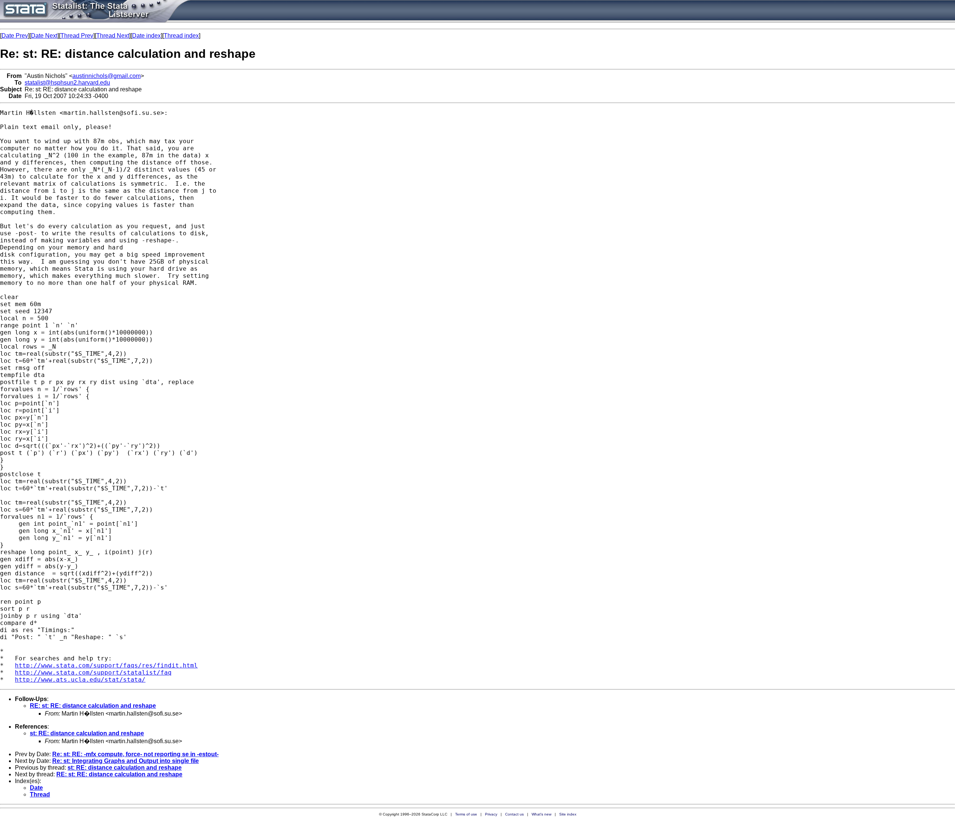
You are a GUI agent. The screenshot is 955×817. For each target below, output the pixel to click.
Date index (146, 35)
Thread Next (112, 35)
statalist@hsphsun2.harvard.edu (67, 82)
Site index (567, 814)
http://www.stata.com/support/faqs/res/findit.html (106, 665)
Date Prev (14, 35)
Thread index (181, 35)
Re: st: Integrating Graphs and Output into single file (125, 761)
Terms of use (466, 814)
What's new (541, 814)
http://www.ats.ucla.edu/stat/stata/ (80, 679)
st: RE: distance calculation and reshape (87, 733)
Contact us (514, 814)
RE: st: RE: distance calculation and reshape (93, 706)
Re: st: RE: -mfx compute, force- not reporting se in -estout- (135, 754)
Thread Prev (76, 35)
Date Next (44, 35)
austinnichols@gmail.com (106, 76)
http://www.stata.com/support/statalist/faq (93, 672)
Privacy (491, 814)
